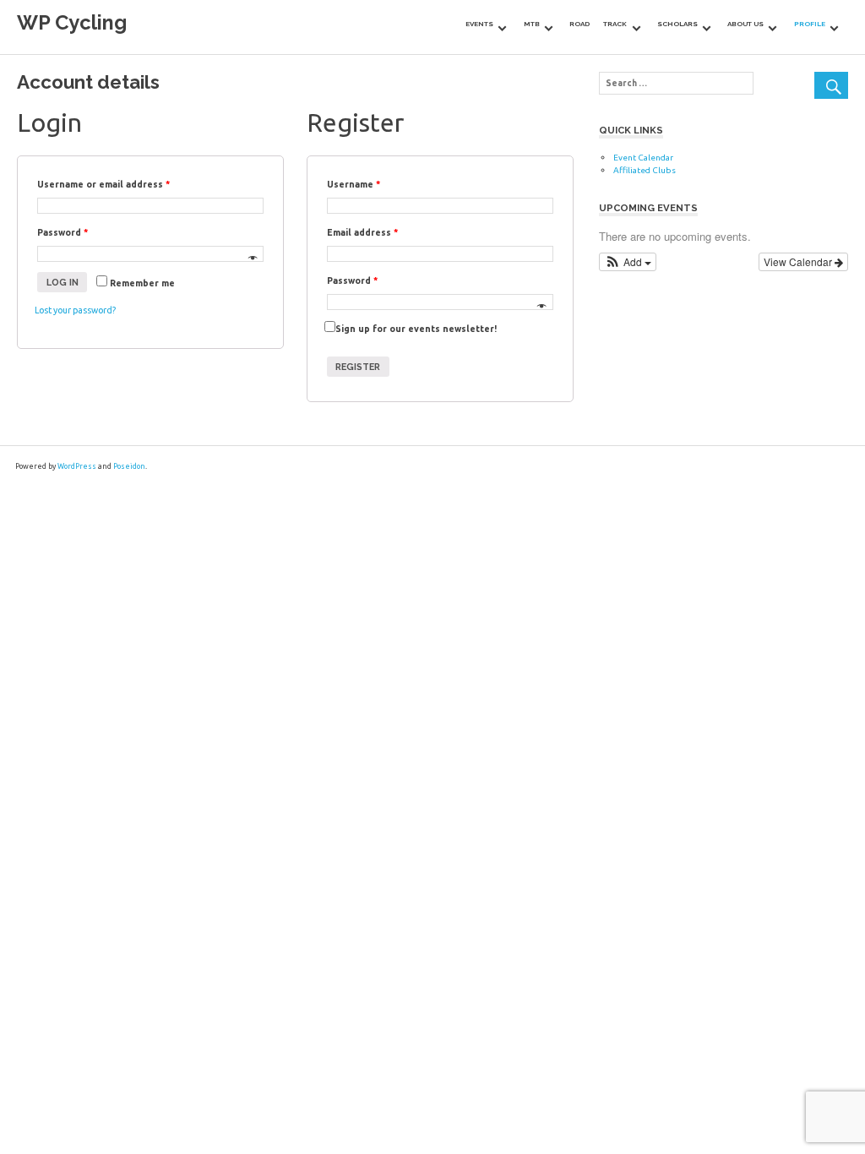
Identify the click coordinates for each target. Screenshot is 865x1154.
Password (62, 232)
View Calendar (799, 261)
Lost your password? (75, 310)
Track (615, 23)
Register (357, 367)
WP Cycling (72, 23)
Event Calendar (643, 157)
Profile (809, 23)
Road (579, 23)
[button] (628, 261)
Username (353, 184)
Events (479, 23)
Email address (362, 232)
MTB (532, 23)
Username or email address (103, 184)
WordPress (76, 466)
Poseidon (129, 466)
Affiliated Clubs (644, 170)
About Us (745, 23)
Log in (62, 282)
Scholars (677, 23)
